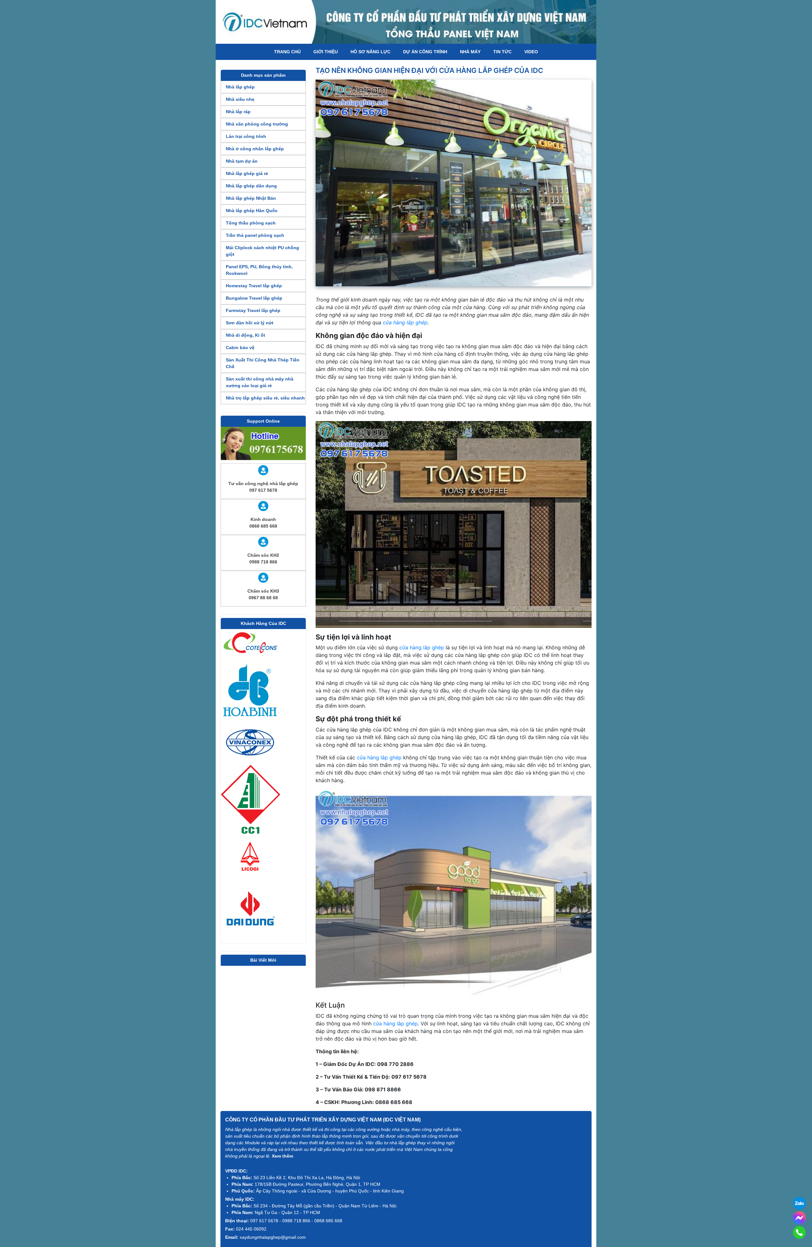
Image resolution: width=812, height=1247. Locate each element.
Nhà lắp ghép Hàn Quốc (252, 210)
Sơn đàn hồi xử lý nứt (249, 322)
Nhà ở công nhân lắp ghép (255, 148)
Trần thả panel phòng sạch (255, 235)
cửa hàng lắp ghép (405, 322)
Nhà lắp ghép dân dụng (251, 185)
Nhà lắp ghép (240, 86)
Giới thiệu (325, 51)
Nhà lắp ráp (238, 111)
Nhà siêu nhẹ (240, 99)
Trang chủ (287, 51)
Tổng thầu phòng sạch (251, 222)
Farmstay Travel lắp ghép (253, 310)
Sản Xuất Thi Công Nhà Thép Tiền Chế (262, 363)
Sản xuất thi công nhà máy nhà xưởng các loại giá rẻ (259, 382)
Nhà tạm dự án (242, 161)
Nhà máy (470, 51)
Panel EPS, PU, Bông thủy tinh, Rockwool (259, 270)
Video (531, 51)
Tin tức (502, 51)
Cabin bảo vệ (240, 347)
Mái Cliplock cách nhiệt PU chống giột (262, 251)
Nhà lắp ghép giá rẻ (247, 173)
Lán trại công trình (246, 136)
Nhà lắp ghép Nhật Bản (251, 198)
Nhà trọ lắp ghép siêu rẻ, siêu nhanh (265, 397)
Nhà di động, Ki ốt (245, 335)
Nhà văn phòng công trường (257, 124)
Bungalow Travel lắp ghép (254, 298)
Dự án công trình (425, 51)
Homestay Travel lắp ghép (254, 285)
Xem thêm (282, 1156)
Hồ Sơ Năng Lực (370, 51)
